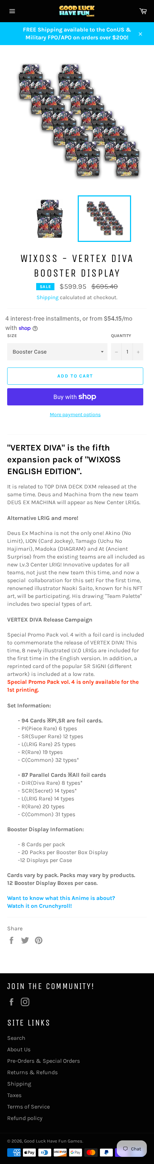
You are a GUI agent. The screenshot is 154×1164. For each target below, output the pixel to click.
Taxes (14, 1095)
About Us (18, 1049)
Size (12, 335)
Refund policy (24, 1118)
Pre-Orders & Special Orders (43, 1060)
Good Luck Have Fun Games (53, 1141)
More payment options (75, 414)
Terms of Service (28, 1106)
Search (16, 1037)
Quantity (121, 335)
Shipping (47, 297)
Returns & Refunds (32, 1072)
